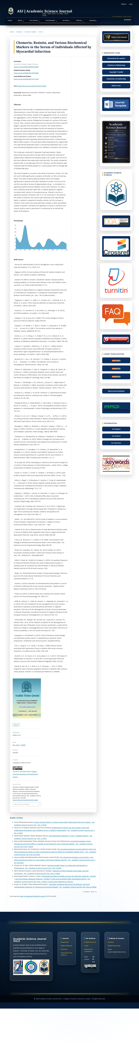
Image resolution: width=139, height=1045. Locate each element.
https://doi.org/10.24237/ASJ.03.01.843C (32, 86)
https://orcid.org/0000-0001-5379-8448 (26, 73)
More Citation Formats (21, 804)
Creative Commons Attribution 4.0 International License (25, 774)
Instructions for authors (116, 58)
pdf (17, 725)
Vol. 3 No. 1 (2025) (30, 32)
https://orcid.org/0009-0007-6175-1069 (26, 79)
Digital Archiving (114, 946)
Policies (79, 20)
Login (130, 4)
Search (128, 20)
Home (10, 20)
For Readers (116, 429)
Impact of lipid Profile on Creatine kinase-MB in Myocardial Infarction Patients (62, 822)
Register (123, 4)
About (20, 20)
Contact (111, 942)
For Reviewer (50, 20)
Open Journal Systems (116, 391)
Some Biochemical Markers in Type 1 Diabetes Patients (69, 836)
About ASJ (65, 942)
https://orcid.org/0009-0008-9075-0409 (26, 67)
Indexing (92, 20)
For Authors (34, 20)
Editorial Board (66, 946)
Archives (66, 20)
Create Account (90, 942)
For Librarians (116, 443)
